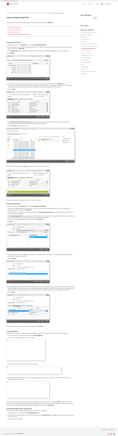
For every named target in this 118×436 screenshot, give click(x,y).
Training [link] (97, 4)
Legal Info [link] (111, 429)
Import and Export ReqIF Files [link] (88, 48)
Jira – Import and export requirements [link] (89, 46)
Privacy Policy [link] (105, 429)
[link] (6, 0)
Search (95, 17)
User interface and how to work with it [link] (25, 13)
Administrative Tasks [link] (85, 39)
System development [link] (85, 60)
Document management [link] (86, 62)
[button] (108, 434)
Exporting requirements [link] (14, 30)
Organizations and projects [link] (86, 34)
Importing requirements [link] (14, 27)
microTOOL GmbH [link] (19, 433)
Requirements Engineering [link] (86, 57)
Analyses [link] (82, 64)
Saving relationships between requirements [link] (19, 34)
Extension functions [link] (85, 69)
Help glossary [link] (83, 73)
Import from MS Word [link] (86, 50)
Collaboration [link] (83, 37)
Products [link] (84, 4)
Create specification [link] (13, 32)
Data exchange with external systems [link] (42, 13)
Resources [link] (91, 4)
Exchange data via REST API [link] (87, 55)
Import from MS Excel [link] (86, 53)
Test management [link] (84, 66)
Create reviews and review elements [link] (88, 71)
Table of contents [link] (85, 25)
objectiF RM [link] (13, 13)
